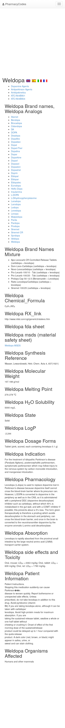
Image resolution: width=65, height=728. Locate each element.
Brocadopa (16, 123)
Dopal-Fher (16, 148)
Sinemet (15, 229)
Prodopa (15, 226)
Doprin (14, 173)
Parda (14, 219)
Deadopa (15, 135)
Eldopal (14, 176)
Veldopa (15, 238)
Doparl (14, 160)
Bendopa (15, 119)
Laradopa (16, 201)
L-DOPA (15, 194)
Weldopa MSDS (13, 345)
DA (12, 129)
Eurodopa (16, 185)
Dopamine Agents (20, 86)
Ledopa (15, 207)
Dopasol (15, 163)
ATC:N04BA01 (18, 95)
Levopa (14, 213)
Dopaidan (16, 141)
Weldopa (15, 241)
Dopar (14, 154)
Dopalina (15, 151)
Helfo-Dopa (16, 188)
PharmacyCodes (15, 4)
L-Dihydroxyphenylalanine (24, 198)
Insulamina (16, 191)
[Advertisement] (32, 41)
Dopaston (16, 166)
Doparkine (16, 157)
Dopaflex (15, 138)
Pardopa (15, 223)
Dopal (14, 144)
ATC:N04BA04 (18, 98)
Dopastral (16, 169)
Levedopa (16, 210)
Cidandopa (16, 126)
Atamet (14, 116)
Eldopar (15, 179)
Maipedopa (16, 216)
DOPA (14, 132)
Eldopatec (16, 182)
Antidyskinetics (18, 92)
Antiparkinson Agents (21, 89)
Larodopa (16, 204)
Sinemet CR (17, 232)
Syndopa (15, 235)
